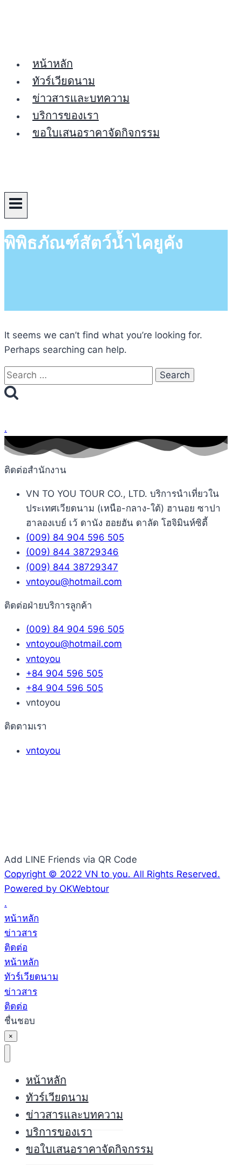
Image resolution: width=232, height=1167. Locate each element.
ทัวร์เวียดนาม (63, 80)
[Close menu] (7, 1053)
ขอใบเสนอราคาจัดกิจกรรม (96, 132)
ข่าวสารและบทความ (80, 98)
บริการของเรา (65, 115)
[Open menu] (16, 205)
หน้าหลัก (52, 63)
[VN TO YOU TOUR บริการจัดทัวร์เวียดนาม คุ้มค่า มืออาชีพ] (44, 38)
